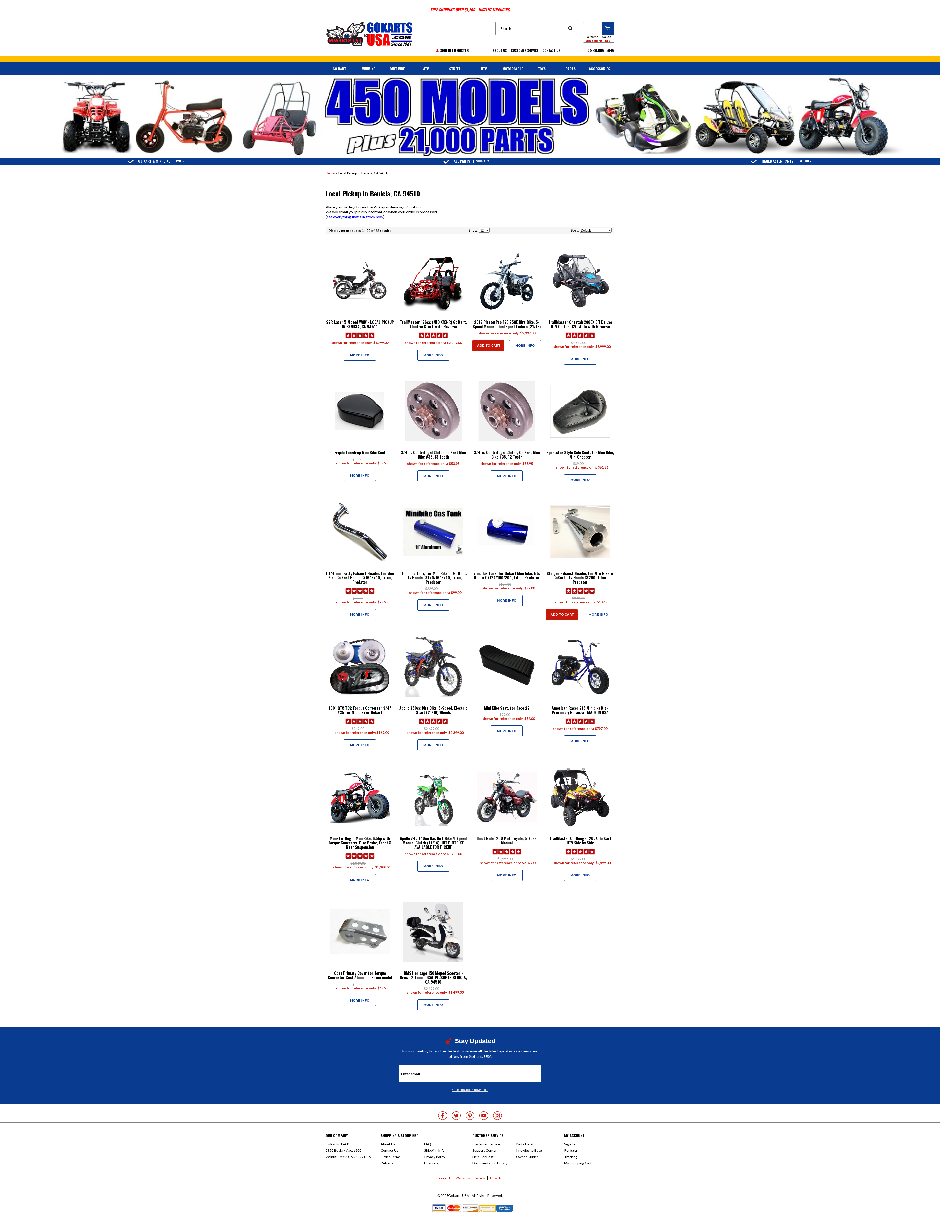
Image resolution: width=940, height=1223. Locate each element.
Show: (473, 230)
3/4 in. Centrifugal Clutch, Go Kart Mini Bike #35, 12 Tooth (507, 455)
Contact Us (551, 50)
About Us (500, 50)
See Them (805, 161)
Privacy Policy (434, 1157)
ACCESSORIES (599, 68)
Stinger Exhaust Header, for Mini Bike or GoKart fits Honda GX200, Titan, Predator (580, 577)
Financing (431, 1163)
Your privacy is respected (470, 1090)
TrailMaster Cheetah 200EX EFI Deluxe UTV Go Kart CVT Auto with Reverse (580, 324)
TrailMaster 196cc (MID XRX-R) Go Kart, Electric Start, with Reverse (433, 324)
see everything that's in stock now (355, 216)
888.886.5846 (602, 50)
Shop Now (482, 161)
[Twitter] (456, 1115)
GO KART (339, 68)
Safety (480, 1178)
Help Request (483, 1157)
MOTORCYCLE (512, 68)
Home (330, 173)
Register (461, 50)
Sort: (575, 230)
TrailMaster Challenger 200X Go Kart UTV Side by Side (580, 840)
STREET (455, 68)
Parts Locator (526, 1144)
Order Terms (390, 1157)
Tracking (570, 1157)
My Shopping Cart (578, 1163)
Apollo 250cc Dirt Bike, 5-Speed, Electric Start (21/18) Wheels (433, 710)
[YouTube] (483, 1115)
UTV (484, 68)
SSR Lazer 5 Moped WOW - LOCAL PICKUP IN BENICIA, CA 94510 (360, 324)
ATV (426, 68)
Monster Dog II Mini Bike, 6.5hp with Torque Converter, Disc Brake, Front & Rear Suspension (359, 842)
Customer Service (524, 50)
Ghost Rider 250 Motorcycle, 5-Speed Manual (506, 840)
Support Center (484, 1150)
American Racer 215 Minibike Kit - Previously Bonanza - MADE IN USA (580, 710)
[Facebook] (442, 1115)
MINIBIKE (368, 68)
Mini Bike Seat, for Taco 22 (506, 708)
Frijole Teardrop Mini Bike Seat (360, 452)
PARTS (570, 68)
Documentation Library (489, 1163)
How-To (496, 1178)
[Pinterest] (470, 1115)
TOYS (542, 68)
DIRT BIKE (397, 68)
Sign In (445, 50)
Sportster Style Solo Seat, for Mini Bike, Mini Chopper (580, 455)
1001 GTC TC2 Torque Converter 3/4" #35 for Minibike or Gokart (360, 710)
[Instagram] (497, 1115)
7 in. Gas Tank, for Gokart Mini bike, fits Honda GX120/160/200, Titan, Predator (507, 575)
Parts (180, 161)
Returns (387, 1163)
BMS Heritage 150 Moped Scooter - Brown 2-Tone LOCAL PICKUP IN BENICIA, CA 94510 (433, 977)
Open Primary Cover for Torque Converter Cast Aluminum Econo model (360, 975)
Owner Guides (527, 1157)
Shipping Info (434, 1150)
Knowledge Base (529, 1150)
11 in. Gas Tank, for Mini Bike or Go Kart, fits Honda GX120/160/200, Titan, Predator (433, 577)
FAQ (427, 1144)
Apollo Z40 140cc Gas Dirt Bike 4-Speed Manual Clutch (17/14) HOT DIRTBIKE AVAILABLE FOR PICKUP (433, 842)
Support (444, 1178)
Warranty (463, 1178)
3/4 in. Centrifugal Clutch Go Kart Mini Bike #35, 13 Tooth (433, 455)
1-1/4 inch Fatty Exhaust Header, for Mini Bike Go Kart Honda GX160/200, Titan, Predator (360, 577)
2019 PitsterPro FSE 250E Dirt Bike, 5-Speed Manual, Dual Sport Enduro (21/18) (507, 324)
